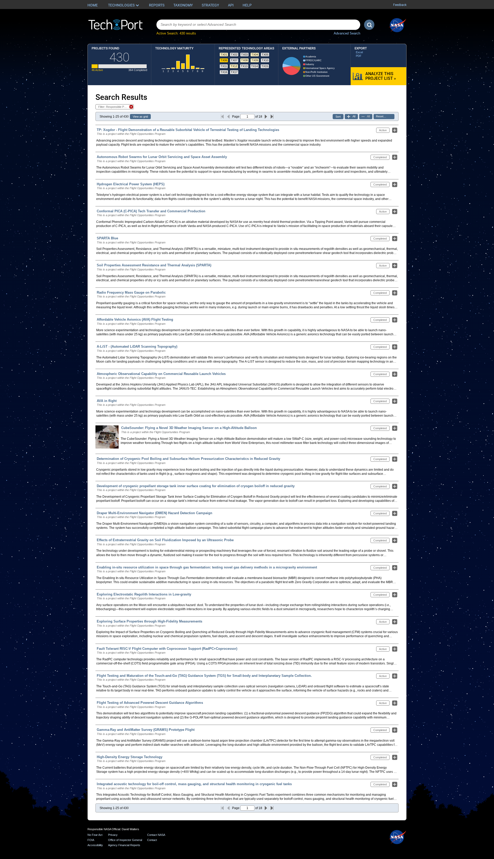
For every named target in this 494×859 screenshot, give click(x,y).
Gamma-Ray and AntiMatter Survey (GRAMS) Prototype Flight (146, 730)
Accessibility (95, 845)
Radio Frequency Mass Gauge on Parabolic (131, 292)
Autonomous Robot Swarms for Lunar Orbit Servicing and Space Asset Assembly (162, 157)
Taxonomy (183, 5)
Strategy (210, 5)
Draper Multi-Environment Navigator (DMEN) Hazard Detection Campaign (154, 513)
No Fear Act (94, 834)
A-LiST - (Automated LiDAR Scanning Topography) (137, 346)
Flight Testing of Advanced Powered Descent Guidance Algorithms (150, 703)
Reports (156, 5)
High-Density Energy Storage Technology (129, 757)
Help (247, 5)
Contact (152, 840)
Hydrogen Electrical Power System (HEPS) (130, 184)
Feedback (400, 5)
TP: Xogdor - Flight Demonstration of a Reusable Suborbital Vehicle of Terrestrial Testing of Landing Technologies (188, 130)
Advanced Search (347, 33)
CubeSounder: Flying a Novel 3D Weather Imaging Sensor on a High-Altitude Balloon (189, 428)
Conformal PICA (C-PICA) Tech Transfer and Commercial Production (151, 211)
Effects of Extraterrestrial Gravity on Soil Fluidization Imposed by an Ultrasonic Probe (165, 540)
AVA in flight (107, 401)
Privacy (113, 834)
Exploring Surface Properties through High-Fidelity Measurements (149, 621)
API (231, 5)
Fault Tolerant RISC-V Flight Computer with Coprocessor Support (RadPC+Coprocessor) (167, 649)
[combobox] (258, 25)
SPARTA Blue (107, 238)
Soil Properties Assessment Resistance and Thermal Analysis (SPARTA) (154, 265)
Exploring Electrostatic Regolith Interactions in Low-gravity (144, 594)
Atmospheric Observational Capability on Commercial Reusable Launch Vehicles (161, 374)
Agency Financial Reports (124, 845)
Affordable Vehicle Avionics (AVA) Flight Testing (135, 319)
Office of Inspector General (125, 840)
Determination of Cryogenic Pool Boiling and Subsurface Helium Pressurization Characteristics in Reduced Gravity (188, 459)
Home (92, 5)
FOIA (90, 840)
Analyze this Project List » (380, 76)
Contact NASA (156, 834)
